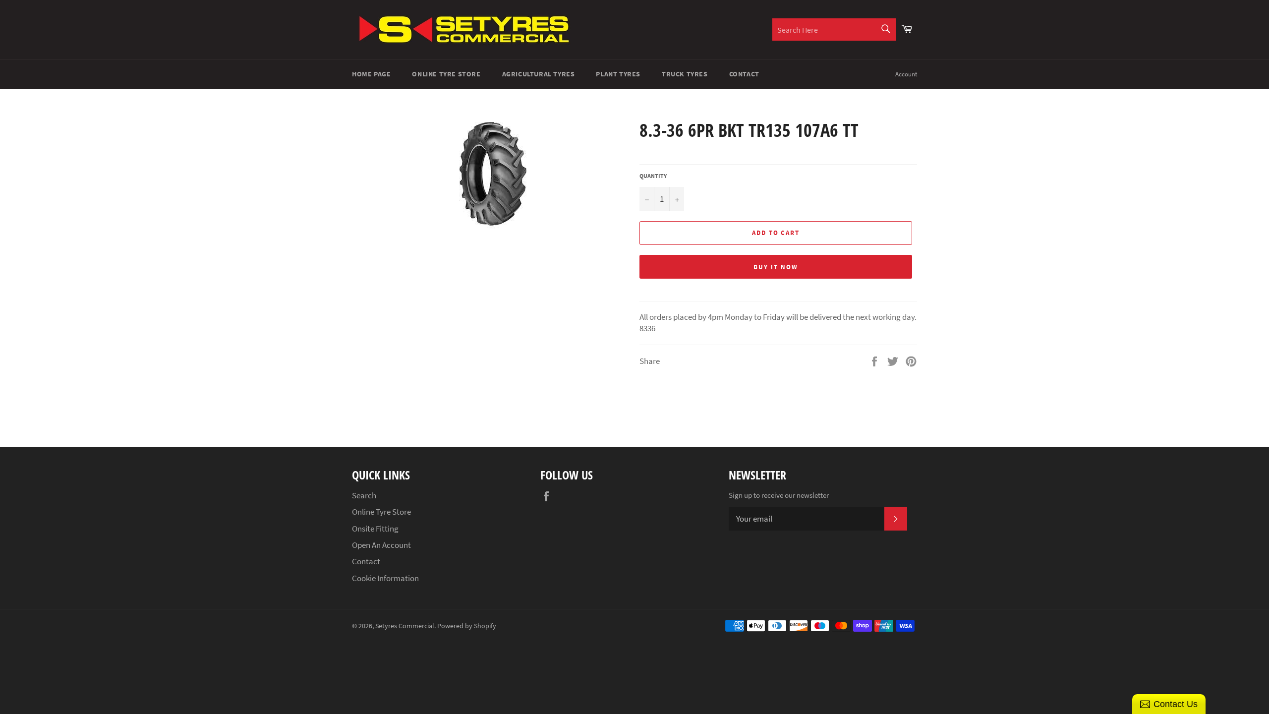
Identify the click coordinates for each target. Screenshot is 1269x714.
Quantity (653, 175)
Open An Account (381, 544)
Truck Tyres (685, 73)
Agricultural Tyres (538, 73)
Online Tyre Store (446, 73)
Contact (744, 73)
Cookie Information (385, 578)
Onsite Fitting (375, 528)
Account (906, 74)
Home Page (371, 73)
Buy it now (775, 267)
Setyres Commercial (404, 626)
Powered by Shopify (466, 626)
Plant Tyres (618, 73)
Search (364, 495)
